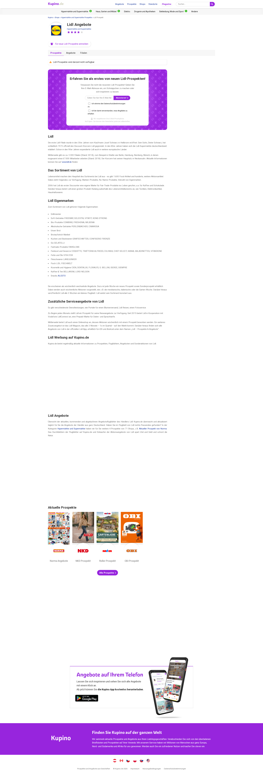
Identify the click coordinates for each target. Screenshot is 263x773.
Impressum (135, 769)
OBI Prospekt (132, 538)
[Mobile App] (86, 699)
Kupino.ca (121, 761)
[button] (68, 32)
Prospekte (131, 4)
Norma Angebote (59, 538)
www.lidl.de (67, 162)
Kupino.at (115, 761)
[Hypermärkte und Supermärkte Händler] (76, 11)
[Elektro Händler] (127, 11)
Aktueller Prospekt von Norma (153, 428)
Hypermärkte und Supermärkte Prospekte (76, 17)
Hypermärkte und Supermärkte (79, 29)
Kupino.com (148, 761)
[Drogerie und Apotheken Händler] (144, 11)
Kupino (50, 17)
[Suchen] (212, 4)
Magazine (166, 4)
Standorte (152, 4)
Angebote (119, 4)
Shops (142, 4)
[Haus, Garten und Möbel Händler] (108, 11)
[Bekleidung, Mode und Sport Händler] (173, 11)
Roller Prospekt (107, 538)
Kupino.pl (135, 761)
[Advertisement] (107, 379)
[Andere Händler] (194, 11)
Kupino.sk (142, 761)
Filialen (83, 53)
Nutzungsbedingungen (152, 769)
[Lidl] (56, 30)
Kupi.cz (128, 761)
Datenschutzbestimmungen (175, 769)
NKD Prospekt (83, 538)
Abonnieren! (121, 98)
